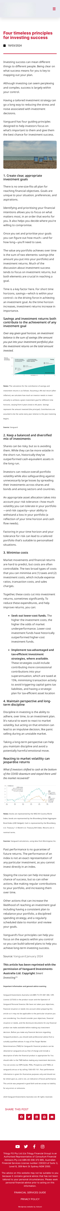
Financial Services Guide (30, 1192)
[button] (21, 1117)
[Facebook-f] (34, 1147)
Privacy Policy (30, 1199)
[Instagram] (42, 1147)
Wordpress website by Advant (30, 1207)
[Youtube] (18, 1147)
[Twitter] (26, 1147)
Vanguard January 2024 (28, 956)
